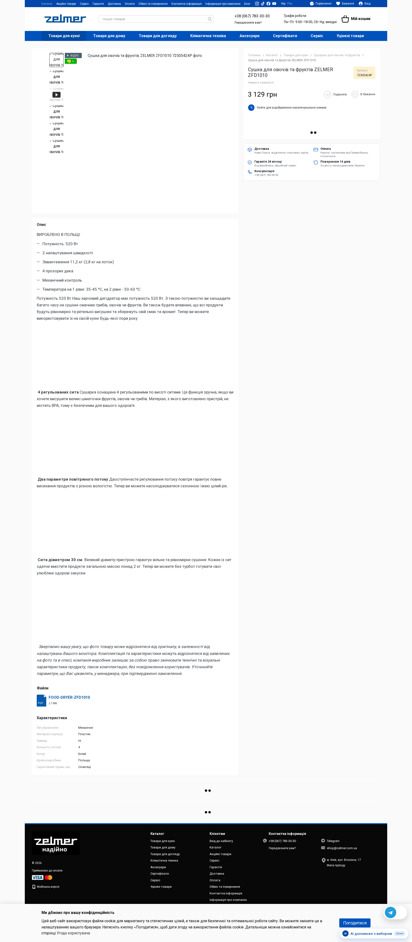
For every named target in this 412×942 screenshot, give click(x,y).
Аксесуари (249, 36)
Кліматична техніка (208, 36)
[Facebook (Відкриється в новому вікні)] (268, 3)
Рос (289, 3)
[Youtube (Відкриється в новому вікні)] (274, 3)
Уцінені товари (350, 36)
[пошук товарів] (210, 19)
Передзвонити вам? (248, 22)
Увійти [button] (261, 107)
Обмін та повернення (153, 3)
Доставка (114, 3)
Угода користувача (73, 933)
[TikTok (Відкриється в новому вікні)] (263, 3)
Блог (247, 3)
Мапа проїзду (336, 865)
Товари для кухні (64, 36)
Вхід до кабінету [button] (221, 841)
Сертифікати (285, 36)
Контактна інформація (186, 3)
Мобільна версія (47, 886)
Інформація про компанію (223, 3)
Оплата (130, 3)
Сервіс (84, 3)
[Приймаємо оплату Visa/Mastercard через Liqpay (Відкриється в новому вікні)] (42, 877)
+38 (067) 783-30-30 (252, 16)
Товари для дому (109, 36)
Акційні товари (66, 3)
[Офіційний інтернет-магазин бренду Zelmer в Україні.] (56, 843)
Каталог (46, 3)
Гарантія (98, 3)
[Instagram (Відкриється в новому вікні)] (257, 3)
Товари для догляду (158, 36)
